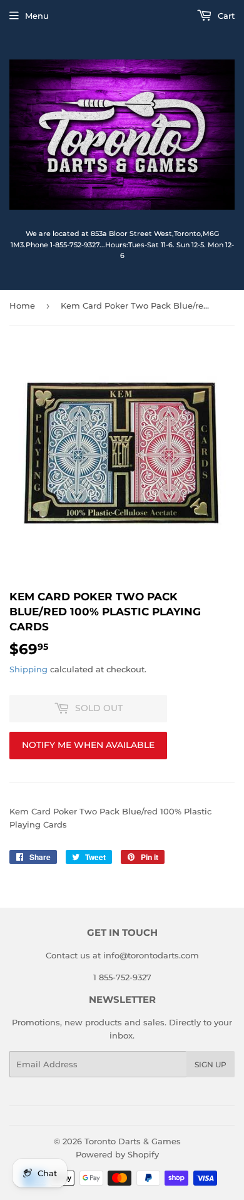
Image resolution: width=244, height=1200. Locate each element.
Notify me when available (88, 745)
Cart (225, 16)
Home (22, 305)
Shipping (28, 669)
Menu (37, 16)
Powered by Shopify (117, 1154)
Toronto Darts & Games (132, 1141)
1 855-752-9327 (122, 977)
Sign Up (210, 1064)
